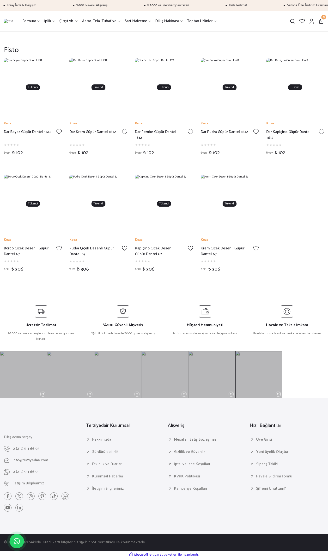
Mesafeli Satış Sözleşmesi (196, 440)
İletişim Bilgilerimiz (108, 489)
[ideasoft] (138, 554)
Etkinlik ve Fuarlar (106, 464)
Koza (8, 123)
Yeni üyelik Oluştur (272, 452)
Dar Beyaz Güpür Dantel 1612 (27, 132)
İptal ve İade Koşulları (192, 464)
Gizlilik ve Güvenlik (190, 452)
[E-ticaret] (163, 554)
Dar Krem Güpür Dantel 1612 (92, 132)
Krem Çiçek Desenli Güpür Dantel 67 (222, 251)
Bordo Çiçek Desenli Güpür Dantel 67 (26, 251)
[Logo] (8, 21)
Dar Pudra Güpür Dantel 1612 (224, 132)
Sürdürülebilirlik (105, 452)
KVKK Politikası (187, 476)
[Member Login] (312, 21)
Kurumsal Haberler (107, 476)
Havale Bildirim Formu (274, 476)
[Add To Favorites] (59, 131)
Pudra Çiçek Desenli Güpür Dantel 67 (91, 251)
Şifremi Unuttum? (271, 489)
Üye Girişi (264, 440)
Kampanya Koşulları (190, 489)
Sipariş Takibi (267, 464)
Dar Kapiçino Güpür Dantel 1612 (288, 135)
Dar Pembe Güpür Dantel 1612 (155, 135)
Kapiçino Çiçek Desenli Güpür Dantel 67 (154, 251)
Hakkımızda (101, 440)
